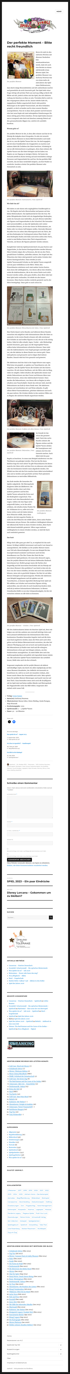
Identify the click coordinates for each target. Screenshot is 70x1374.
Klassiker (12, 1142)
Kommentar (12, 794)
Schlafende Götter (15, 1069)
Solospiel (23, 1221)
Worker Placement (28, 1229)
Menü (59, 11)
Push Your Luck (41, 1213)
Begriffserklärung (15, 1135)
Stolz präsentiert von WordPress (23, 1368)
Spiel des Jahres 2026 (16, 983)
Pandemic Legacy (14, 1213)
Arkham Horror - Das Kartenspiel (36, 1194)
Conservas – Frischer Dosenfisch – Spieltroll (25, 1001)
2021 (37, 764)
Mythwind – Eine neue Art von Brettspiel (33, 1008)
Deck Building (24, 1202)
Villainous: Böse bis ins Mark (19, 1292)
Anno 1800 (13, 1302)
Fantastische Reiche (16, 1315)
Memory (39, 768)
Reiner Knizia (25, 1217)
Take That (43, 1225)
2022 (47, 1190)
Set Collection (13, 1221)
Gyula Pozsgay (17, 768)
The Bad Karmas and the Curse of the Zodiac (25, 1081)
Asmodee (11, 1198)
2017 (19, 1190)
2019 (30, 1190)
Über (9, 1358)
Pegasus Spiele (28, 1213)
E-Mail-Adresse (13, 830)
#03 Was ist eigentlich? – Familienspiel (19, 743)
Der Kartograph (15, 1320)
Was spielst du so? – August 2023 (17, 734)
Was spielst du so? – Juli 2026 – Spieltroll (24, 1011)
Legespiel (25, 768)
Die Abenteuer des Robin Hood (20, 1269)
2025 (21, 1194)
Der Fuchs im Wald (16, 1264)
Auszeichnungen (13, 1349)
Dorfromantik (14, 1266)
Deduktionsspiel (35, 766)
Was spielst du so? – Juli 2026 (19, 971)
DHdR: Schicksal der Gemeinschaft (21, 1076)
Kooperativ (22, 1209)
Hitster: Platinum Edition (18, 1071)
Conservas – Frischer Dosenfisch (21, 965)
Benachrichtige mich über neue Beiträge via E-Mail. (22, 856)
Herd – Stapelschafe (16, 978)
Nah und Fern (14, 1297)
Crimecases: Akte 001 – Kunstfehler (22, 1084)
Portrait (11, 1145)
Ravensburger (13, 1217)
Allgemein (12, 1132)
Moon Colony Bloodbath (18, 1074)
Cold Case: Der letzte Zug (18, 1079)
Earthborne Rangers (16, 1109)
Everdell (12, 1299)
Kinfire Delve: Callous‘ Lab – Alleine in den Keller (26, 981)
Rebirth (12, 1099)
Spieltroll (12, 764)
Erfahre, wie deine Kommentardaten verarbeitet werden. (27, 865)
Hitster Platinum (15, 1322)
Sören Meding (11, 770)
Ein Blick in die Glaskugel (14, 752)
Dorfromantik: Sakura (17, 1086)
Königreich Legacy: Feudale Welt (21, 1312)
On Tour (12, 1284)
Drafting (49, 1202)
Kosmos (31, 1209)
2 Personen (12, 1190)
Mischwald (13, 1307)
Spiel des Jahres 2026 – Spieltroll (21, 1021)
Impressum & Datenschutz (17, 1363)
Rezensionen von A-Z (15, 1340)
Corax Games (17, 696)
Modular (48, 1209)
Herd (11, 1091)
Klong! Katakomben (16, 1289)
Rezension (31, 764)
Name (9, 822)
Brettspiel (19, 766)
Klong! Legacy (14, 1317)
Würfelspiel (42, 1229)
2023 (9, 1194)
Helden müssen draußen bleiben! (21, 1325)
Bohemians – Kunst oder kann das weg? (23, 973)
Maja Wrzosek (32, 768)
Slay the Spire (14, 1274)
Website (10, 839)
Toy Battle (13, 1094)
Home (9, 1336)
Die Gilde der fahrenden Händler (21, 1304)
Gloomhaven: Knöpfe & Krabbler (21, 1104)
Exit (22, 1206)
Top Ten (12, 1112)
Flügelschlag (30, 1206)
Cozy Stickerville (15, 1114)
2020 (36, 1190)
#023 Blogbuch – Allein (17, 976)
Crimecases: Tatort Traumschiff (20, 1107)
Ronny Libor (46, 768)
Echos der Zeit (14, 1089)
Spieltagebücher (15, 1155)
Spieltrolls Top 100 (13, 1345)
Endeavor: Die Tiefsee (17, 1102)
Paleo (11, 1259)
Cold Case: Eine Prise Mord (18, 1097)
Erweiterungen (14, 1140)
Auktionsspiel (11, 766)
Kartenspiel (12, 1209)
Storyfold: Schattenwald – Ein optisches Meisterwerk (28, 968)
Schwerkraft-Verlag (39, 1217)
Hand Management (44, 1206)
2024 (15, 1194)
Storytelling (33, 1225)
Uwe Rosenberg (14, 1229)
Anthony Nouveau (44, 764)
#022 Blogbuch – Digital (27, 1029)
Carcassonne (12, 1202)
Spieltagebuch (13, 1225)
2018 (25, 1190)
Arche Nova (13, 1294)
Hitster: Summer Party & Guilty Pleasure (23, 1256)
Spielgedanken (14, 1152)
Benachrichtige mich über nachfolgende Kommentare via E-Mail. (26, 851)
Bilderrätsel (13, 1137)
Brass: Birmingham (16, 1279)
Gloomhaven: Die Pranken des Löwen (22, 1287)
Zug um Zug (12, 1232)
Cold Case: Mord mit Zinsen (19, 1066)
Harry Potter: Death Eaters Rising (21, 1276)
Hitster (11, 1271)
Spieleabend (13, 1150)
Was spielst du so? (15, 1157)
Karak (11, 1261)
